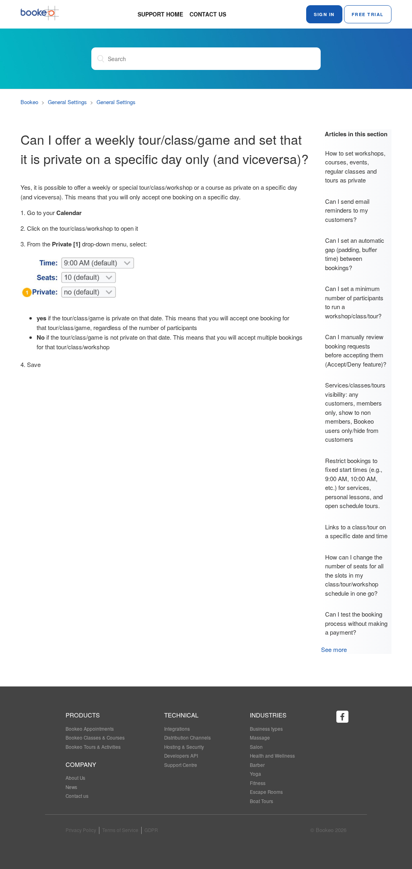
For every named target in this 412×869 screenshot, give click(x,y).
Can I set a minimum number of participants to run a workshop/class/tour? (354, 302)
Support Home (160, 14)
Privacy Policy (81, 830)
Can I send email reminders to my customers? (347, 210)
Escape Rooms (266, 792)
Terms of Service (120, 830)
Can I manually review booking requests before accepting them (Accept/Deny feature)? (355, 350)
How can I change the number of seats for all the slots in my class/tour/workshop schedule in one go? (354, 575)
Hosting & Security (184, 747)
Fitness (258, 783)
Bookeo (29, 102)
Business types (266, 729)
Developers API (181, 755)
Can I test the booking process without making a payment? (356, 623)
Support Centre (180, 765)
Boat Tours (261, 801)
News (71, 787)
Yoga (255, 774)
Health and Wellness (272, 755)
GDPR (151, 830)
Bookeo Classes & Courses (95, 737)
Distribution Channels (187, 737)
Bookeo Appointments (90, 729)
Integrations (177, 729)
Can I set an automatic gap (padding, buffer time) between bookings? (354, 254)
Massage (260, 737)
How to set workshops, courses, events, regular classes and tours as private (355, 166)
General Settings (67, 102)
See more (334, 649)
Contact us (208, 14)
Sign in (324, 14)
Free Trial (368, 14)
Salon (256, 747)
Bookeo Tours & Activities (93, 747)
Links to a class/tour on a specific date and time (356, 531)
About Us (75, 778)
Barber (257, 765)
